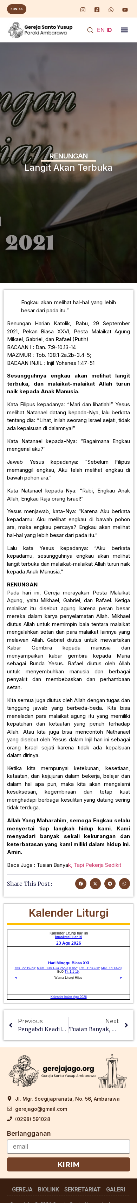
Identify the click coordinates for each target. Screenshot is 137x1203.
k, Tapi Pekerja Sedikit (94, 865)
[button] (124, 30)
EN (101, 29)
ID (109, 29)
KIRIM (68, 1164)
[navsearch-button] (90, 30)
